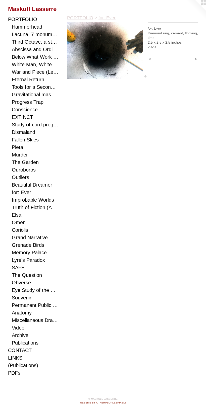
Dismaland (23, 132)
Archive (20, 335)
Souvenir (21, 297)
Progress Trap (27, 102)
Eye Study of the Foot (35, 290)
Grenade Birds (28, 245)
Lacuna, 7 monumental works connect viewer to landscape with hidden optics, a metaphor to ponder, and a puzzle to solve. (35, 34)
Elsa (16, 215)
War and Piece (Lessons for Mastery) (35, 72)
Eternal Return (28, 79)
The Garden (25, 162)
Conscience (25, 109)
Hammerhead (27, 27)
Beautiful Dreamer (32, 185)
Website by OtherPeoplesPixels (103, 402)
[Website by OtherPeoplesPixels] (196, 10)
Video (18, 328)
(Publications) (23, 365)
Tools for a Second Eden (35, 87)
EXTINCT (22, 117)
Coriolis (20, 230)
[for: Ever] (105, 50)
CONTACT (20, 350)
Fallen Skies (25, 139)
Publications (25, 343)
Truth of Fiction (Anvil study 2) (35, 207)
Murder (20, 154)
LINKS (15, 358)
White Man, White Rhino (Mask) (35, 64)
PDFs (14, 373)
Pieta (17, 147)
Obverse (21, 282)
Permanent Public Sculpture (35, 305)
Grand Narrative (30, 237)
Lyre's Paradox (28, 260)
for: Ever (21, 192)
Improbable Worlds (33, 200)
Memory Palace (29, 252)
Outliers (20, 177)
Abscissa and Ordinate (35, 49)
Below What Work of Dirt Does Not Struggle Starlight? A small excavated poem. (35, 57)
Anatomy (22, 312)
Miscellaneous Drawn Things (35, 320)
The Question (27, 275)
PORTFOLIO (22, 19)
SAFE (18, 267)
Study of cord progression (35, 124)
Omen (19, 222)
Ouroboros (24, 170)
